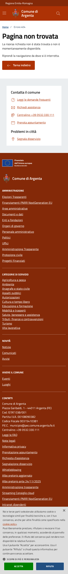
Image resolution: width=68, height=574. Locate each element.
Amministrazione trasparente (20, 487)
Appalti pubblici (11, 293)
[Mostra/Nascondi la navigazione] (4, 13)
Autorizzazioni (11, 297)
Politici (6, 237)
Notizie (6, 347)
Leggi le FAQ (9, 435)
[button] (34, 559)
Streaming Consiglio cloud (18, 493)
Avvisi (6, 358)
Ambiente (8, 284)
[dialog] (34, 540)
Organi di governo (13, 226)
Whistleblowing (11, 470)
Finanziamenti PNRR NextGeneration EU (27, 202)
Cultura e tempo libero (16, 302)
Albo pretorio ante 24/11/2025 (21, 481)
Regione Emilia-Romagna (19, 3)
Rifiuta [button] (50, 566)
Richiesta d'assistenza (15, 458)
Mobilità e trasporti (14, 310)
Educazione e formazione (17, 306)
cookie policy (10, 524)
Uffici (5, 243)
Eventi (6, 378)
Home (5, 27)
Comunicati (9, 353)
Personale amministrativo (18, 231)
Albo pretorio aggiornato (17, 475)
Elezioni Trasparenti (14, 197)
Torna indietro (21, 65)
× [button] (64, 510)
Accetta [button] (18, 566)
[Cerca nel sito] (58, 13)
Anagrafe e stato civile (16, 288)
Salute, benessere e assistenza (21, 315)
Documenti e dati (12, 214)
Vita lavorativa (11, 328)
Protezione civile (12, 255)
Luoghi (6, 384)
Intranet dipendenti (14, 504)
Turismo (7, 323)
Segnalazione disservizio (17, 464)
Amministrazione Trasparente (20, 249)
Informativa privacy (14, 446)
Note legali (8, 440)
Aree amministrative (15, 208)
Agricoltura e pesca (14, 280)
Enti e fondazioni (12, 220)
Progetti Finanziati (13, 261)
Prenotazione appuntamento (19, 452)
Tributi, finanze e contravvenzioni (22, 319)
